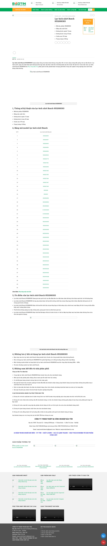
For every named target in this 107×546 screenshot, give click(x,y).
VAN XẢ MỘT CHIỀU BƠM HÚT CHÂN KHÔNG (43, 467)
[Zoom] (14, 52)
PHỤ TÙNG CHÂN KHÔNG (68, 16)
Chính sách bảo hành (48, 533)
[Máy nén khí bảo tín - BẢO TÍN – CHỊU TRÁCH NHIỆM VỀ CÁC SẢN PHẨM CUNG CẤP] (20, 4)
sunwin (57, 531)
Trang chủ (58, 16)
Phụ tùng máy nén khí (25, 291)
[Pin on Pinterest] (64, 42)
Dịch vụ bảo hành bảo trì (49, 536)
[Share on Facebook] (56, 42)
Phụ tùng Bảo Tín (33, 66)
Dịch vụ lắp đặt (71, 9)
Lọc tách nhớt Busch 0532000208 (22, 466)
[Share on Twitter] (58, 42)
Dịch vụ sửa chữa (60, 9)
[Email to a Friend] (61, 42)
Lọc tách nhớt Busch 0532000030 (85, 466)
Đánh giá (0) (20, 59)
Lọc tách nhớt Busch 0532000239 (64, 466)
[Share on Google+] (66, 42)
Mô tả (14, 59)
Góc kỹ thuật (82, 9)
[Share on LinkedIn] (69, 42)
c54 (28, 540)
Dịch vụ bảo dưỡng (46, 9)
